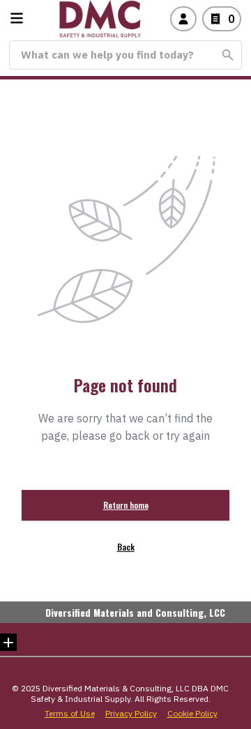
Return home (126, 505)
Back (126, 547)
